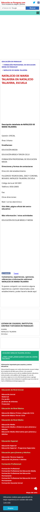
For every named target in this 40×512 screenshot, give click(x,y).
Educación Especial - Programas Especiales (18, 448)
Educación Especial (9, 446)
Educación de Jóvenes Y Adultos (14, 459)
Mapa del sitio (31, 492)
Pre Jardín (5, 399)
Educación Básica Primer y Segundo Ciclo (18, 413)
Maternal (5, 397)
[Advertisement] (20, 36)
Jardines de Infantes (10, 401)
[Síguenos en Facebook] (37, 3)
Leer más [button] (6, 502)
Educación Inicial (8, 394)
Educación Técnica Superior (12, 457)
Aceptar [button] (10, 508)
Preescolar (6, 404)
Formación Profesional (11, 468)
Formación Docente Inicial (12, 483)
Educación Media (8, 424)
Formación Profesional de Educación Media (19, 471)
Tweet (16, 273)
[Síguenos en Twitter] (34, 3)
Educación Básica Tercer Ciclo (13, 415)
